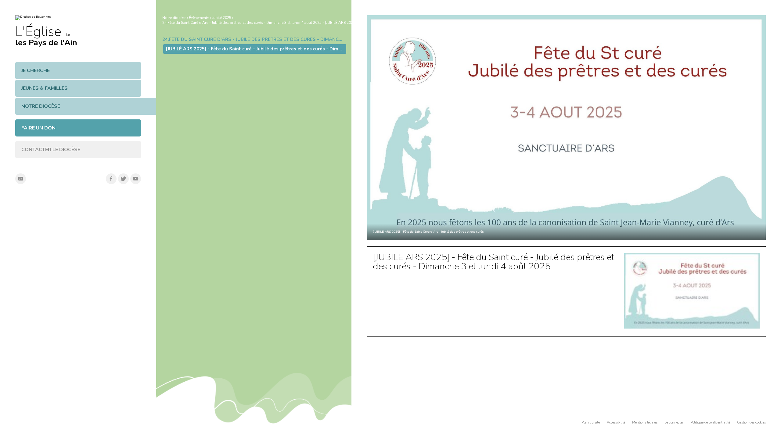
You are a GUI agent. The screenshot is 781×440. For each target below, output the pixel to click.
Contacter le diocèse (50, 149)
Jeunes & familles (44, 88)
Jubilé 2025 (221, 17)
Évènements (199, 17)
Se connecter (673, 422)
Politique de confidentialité (710, 422)
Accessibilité (616, 422)
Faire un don (38, 128)
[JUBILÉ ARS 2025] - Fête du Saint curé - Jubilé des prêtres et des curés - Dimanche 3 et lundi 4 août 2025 (493, 262)
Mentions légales (644, 422)
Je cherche (35, 70)
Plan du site (590, 422)
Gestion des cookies (751, 422)
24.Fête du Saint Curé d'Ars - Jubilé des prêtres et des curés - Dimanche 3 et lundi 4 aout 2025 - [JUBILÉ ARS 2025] (259, 22)
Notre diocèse (40, 106)
